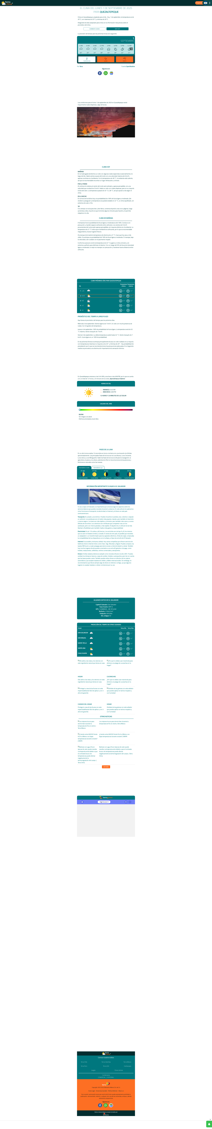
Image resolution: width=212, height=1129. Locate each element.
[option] (86, 59)
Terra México (127, 1062)
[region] (106, 88)
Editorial (110, 1077)
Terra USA (106, 1066)
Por (80, 66)
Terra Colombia (106, 1062)
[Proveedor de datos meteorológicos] (106, 1114)
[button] (21, 70)
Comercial (102, 1077)
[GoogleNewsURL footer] (111, 1105)
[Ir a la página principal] (7, 3)
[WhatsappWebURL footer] (106, 1105)
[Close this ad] (210, 1119)
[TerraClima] (205, 3)
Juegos (93, 1070)
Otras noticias (119, 1070)
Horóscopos (127, 1066)
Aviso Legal (91, 1091)
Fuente (128, 66)
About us (121, 1091)
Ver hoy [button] (117, 29)
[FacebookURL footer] (100, 1105)
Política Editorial (112, 1091)
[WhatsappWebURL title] (106, 73)
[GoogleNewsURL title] (111, 73)
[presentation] (131, 48)
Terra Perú (84, 1066)
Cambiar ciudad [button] (94, 29)
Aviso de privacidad (101, 1091)
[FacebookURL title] (100, 73)
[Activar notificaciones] (201, 1124)
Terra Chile (84, 1062)
